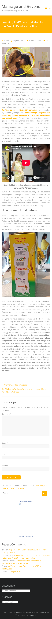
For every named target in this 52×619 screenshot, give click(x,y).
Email (4, 454)
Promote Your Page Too (26, 536)
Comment (6, 414)
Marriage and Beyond (21, 6)
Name (5, 443)
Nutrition (38, 41)
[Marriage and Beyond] (26, 504)
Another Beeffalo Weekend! (14, 385)
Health (31, 41)
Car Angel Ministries (16, 572)
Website (5, 465)
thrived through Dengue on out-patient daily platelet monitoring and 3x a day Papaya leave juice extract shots (26, 115)
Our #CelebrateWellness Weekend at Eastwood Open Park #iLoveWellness (24, 390)
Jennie (6, 41)
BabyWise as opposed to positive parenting (19, 110)
